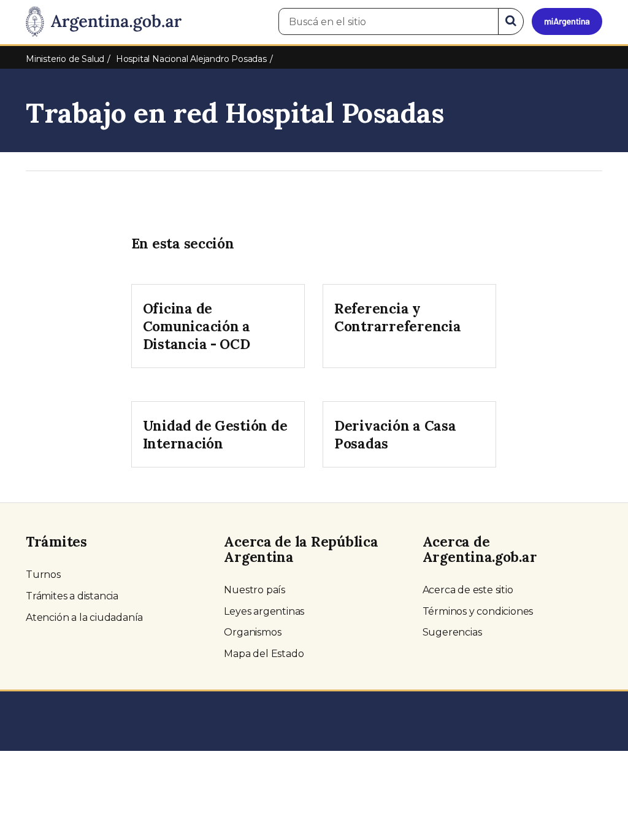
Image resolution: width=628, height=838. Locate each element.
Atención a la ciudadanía (84, 617)
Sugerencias (452, 632)
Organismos (252, 632)
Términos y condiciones (478, 611)
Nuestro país (254, 590)
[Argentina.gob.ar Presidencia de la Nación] (104, 22)
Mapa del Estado (264, 653)
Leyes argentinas (264, 611)
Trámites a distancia (72, 596)
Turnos (43, 574)
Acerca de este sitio (468, 590)
